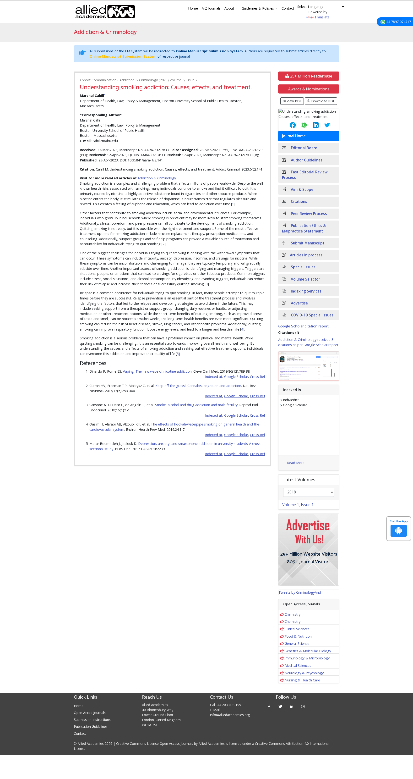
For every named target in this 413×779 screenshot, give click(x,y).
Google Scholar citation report (303, 326)
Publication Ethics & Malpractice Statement (304, 228)
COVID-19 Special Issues (311, 315)
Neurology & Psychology (304, 673)
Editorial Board (303, 147)
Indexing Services (305, 291)
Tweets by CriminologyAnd (299, 592)
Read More (295, 462)
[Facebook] (269, 706)
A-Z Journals (211, 8)
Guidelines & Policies (258, 8)
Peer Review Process (308, 213)
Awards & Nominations (308, 89)
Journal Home (294, 135)
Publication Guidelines (91, 726)
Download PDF (322, 101)
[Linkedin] (292, 706)
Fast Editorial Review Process (305, 175)
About (229, 8)
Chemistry (292, 614)
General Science (297, 643)
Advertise (299, 303)
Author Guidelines (306, 160)
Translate (322, 17)
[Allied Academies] (105, 12)
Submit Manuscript (307, 243)
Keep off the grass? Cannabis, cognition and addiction (198, 385)
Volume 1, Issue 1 (298, 504)
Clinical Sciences (297, 629)
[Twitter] (280, 706)
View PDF (294, 101)
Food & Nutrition (298, 636)
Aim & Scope (301, 189)
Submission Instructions (92, 719)
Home (193, 8)
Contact (288, 8)
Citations (298, 201)
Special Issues (302, 267)
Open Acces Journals (90, 712)
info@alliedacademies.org (230, 715)
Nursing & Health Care (302, 680)
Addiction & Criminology (157, 178)
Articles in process (306, 255)
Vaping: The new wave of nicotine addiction (157, 371)
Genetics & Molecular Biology (308, 651)
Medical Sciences (298, 665)
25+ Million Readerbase (310, 76)
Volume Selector (305, 279)
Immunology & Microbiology (307, 658)
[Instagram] (303, 706)
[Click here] (308, 366)
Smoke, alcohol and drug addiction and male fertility (196, 405)
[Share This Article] (289, 125)
